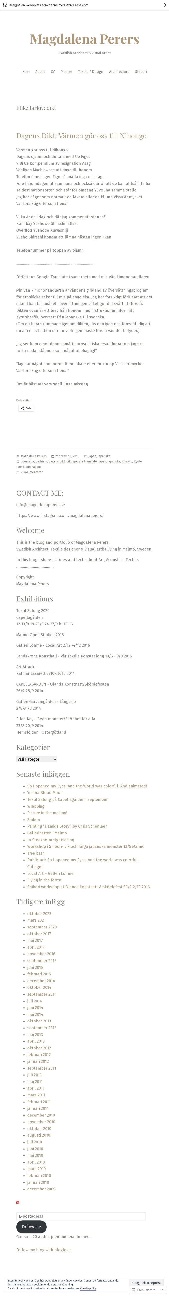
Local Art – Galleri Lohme (50, 873)
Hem (26, 72)
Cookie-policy (88, 1288)
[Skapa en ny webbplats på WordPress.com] (84, 5)
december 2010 (41, 1115)
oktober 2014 (39, 987)
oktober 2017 (39, 933)
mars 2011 (36, 1095)
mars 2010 (36, 1168)
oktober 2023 (39, 913)
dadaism (41, 461)
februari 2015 (39, 974)
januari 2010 (38, 1182)
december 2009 (41, 1189)
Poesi (20, 467)
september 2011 (41, 1068)
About (40, 72)
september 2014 (42, 994)
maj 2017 (35, 940)
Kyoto (138, 461)
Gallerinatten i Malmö (47, 833)
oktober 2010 (39, 1128)
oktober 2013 (39, 1021)
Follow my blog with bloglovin (44, 1249)
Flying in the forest (44, 880)
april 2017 (36, 947)
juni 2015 (35, 967)
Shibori (141, 72)
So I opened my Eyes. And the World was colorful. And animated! (87, 786)
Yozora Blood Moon (45, 792)
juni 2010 (35, 1148)
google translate (85, 461)
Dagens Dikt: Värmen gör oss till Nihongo (81, 135)
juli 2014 (34, 1001)
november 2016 (41, 953)
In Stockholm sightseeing (51, 840)
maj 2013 (35, 1034)
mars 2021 (36, 920)
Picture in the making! (47, 812)
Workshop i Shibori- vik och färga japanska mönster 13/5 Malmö (86, 846)
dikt (69, 461)
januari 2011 (38, 1108)
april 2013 (36, 1041)
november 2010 (41, 1121)
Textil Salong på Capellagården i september (67, 799)
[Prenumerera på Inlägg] (17, 1202)
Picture (66, 72)
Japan (92, 456)
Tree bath (36, 853)
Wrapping (35, 806)
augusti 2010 (38, 1135)
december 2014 (41, 980)
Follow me (31, 1226)
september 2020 (42, 927)
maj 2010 (35, 1155)
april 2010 (36, 1162)
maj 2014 (35, 1014)
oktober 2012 (39, 1048)
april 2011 (35, 1088)
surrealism (33, 467)
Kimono (127, 461)
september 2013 (41, 1027)
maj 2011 (35, 1081)
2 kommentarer (32, 472)
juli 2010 (34, 1142)
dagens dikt (57, 461)
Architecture (119, 72)
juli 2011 (34, 1074)
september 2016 (42, 960)
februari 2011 (39, 1101)
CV (53, 72)
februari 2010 (39, 1175)
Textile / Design (90, 72)
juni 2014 (35, 1007)
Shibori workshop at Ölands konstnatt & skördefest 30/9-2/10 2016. (89, 886)
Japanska (104, 456)
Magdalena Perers (84, 38)
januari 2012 (38, 1061)
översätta (27, 461)
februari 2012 (39, 1054)
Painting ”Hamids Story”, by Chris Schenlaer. (67, 826)
